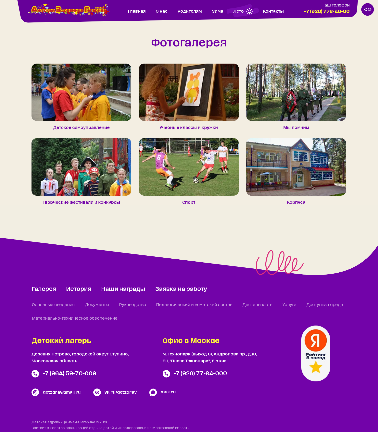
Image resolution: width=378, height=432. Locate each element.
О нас (162, 11)
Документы (97, 305)
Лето (238, 11)
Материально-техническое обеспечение (75, 318)
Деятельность (257, 305)
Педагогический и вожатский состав (194, 305)
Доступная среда (324, 305)
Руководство (132, 305)
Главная (137, 11)
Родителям (190, 11)
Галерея (44, 289)
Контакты (273, 11)
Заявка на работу (181, 289)
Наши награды (123, 289)
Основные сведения (53, 305)
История (78, 289)
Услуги (289, 305)
